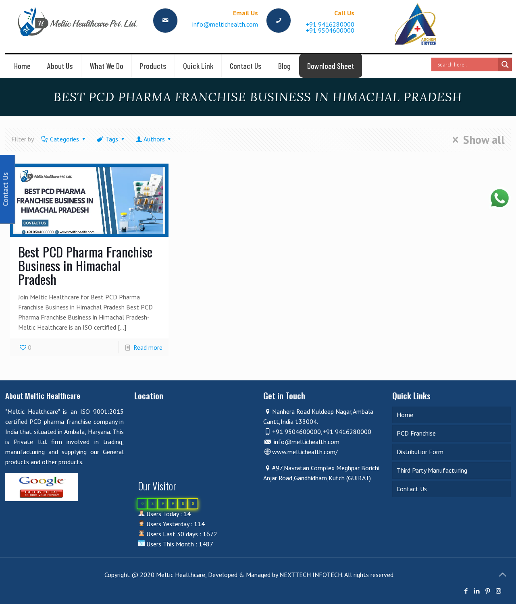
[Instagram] (498, 591)
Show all (484, 139)
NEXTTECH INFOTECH (310, 575)
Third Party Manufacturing (432, 470)
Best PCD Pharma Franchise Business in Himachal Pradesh (85, 265)
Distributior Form (420, 452)
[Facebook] (466, 591)
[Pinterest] (487, 591)
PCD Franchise (416, 433)
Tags (112, 139)
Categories (64, 139)
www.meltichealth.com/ (305, 452)
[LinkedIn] (476, 591)
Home (405, 415)
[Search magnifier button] (505, 64)
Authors (154, 139)
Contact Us (412, 489)
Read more (147, 347)
